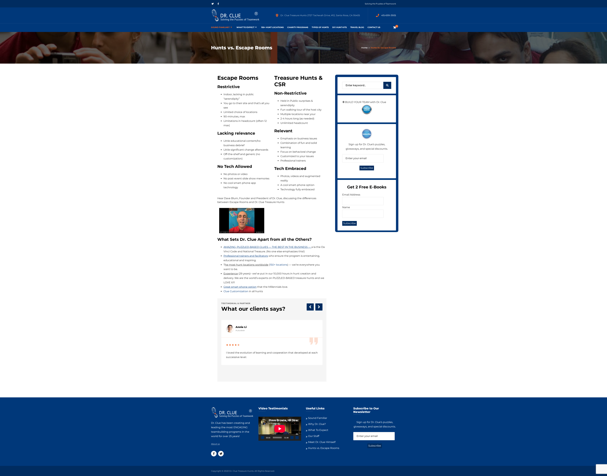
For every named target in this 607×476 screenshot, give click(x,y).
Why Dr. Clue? (317, 424)
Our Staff (313, 436)
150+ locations (278, 264)
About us (215, 444)
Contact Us (374, 27)
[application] (279, 429)
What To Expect (245, 27)
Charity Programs (297, 27)
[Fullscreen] (297, 437)
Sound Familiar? (220, 27)
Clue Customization (236, 291)
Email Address (351, 194)
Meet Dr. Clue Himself (321, 442)
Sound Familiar (317, 418)
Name (346, 207)
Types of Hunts (320, 27)
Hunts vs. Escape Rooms (323, 448)
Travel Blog (357, 27)
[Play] (262, 437)
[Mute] (292, 437)
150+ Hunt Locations (272, 27)
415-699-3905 (388, 15)
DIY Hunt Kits (339, 27)
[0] (394, 27)
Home (364, 48)
